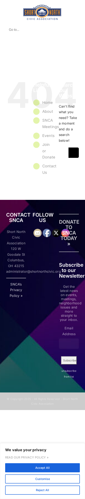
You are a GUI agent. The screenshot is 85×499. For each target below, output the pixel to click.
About (47, 111)
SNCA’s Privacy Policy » (16, 290)
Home (47, 102)
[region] (42, 471)
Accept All (42, 467)
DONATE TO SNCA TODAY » (69, 233)
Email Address (69, 331)
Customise (42, 479)
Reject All (42, 490)
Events (48, 135)
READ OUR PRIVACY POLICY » (26, 457)
